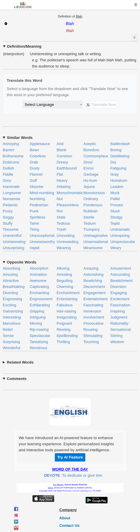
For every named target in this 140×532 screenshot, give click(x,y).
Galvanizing (13, 311)
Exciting (9, 305)
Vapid (34, 248)
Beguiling (65, 280)
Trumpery (91, 229)
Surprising (11, 342)
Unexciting (66, 235)
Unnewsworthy (42, 242)
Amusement (120, 268)
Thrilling (63, 342)
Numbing (37, 199)
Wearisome (93, 248)
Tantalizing (39, 342)
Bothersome (13, 156)
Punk (34, 211)
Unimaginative (95, 235)
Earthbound (67, 168)
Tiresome (11, 229)
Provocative (93, 323)
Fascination (120, 305)
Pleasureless (68, 205)
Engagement (94, 293)
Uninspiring (120, 235)
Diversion (118, 287)
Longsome (12, 193)
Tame (34, 223)
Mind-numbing (42, 193)
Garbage (91, 174)
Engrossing (12, 299)
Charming (65, 287)
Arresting (64, 274)
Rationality (119, 323)
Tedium (89, 223)
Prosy (8, 211)
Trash (61, 229)
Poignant (64, 323)
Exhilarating (40, 305)
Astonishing (93, 274)
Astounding (120, 274)
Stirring (116, 336)
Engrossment (41, 299)
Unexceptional (42, 235)
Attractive (11, 280)
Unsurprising (13, 248)
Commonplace (95, 156)
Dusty (35, 168)
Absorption (39, 268)
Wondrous (38, 348)
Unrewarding (67, 242)
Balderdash (120, 144)
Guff (33, 180)
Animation (38, 274)
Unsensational (95, 242)
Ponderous (92, 205)
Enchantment (68, 293)
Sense (8, 336)
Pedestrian (39, 205)
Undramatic (120, 229)
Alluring (63, 268)
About (64, 518)
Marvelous (12, 323)
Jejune (89, 187)
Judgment (118, 317)
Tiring (34, 229)
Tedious (63, 223)
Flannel (36, 174)
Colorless (38, 156)
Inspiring (117, 311)
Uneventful (12, 235)
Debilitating (119, 156)
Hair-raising (66, 311)
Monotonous (94, 193)
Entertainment (95, 299)
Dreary (62, 162)
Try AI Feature (70, 457)
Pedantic (10, 205)
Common (64, 156)
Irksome (36, 187)
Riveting (64, 329)
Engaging (118, 293)
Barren (8, 150)
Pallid (115, 199)
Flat (60, 174)
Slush (115, 211)
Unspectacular (122, 242)
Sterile (88, 217)
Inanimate (11, 187)
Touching (91, 342)
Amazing (90, 268)
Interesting (12, 317)
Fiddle (8, 174)
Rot (60, 211)
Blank (61, 150)
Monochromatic (70, 193)
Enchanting (39, 293)
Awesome (38, 280)
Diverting (10, 293)
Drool (88, 162)
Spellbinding (67, 336)
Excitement (119, 299)
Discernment (94, 287)
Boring (116, 150)
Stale (61, 217)
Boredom (91, 150)
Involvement (93, 317)
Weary (115, 248)
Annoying (11, 144)
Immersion (92, 311)
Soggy (8, 217)
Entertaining (67, 299)
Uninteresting (14, 242)
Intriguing (38, 317)
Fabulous (65, 305)
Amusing (10, 274)
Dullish (8, 168)
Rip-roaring (39, 329)
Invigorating (67, 317)
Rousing (90, 329)
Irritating (64, 187)
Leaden (116, 187)
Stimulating (93, 336)
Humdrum (118, 180)
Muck (114, 193)
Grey (7, 180)
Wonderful (11, 348)
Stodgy (116, 217)
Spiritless (37, 217)
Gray (114, 174)
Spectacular (40, 336)
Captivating (39, 287)
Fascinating (93, 305)
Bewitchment (121, 280)
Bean (34, 150)
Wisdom (117, 342)
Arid (60, 144)
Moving (36, 323)
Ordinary (90, 199)
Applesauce (40, 144)
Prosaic (116, 205)
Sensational (120, 329)
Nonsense (11, 199)
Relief (8, 329)
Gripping (37, 311)
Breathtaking (14, 287)
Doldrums (11, 162)
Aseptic (89, 144)
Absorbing (11, 268)
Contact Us (69, 525)
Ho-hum (90, 180)
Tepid (115, 223)
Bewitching (92, 280)
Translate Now (103, 104)
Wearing (64, 248)
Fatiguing (118, 168)
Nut (60, 199)
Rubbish (90, 211)
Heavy (62, 180)
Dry (113, 162)
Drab (34, 162)
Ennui (88, 168)
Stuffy (8, 223)
